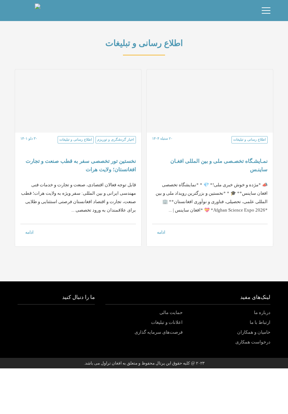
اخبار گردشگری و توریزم (115, 139)
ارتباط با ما (260, 322)
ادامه (161, 232)
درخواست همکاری (252, 342)
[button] (41, 11)
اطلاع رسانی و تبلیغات (249, 139)
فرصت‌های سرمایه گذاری (159, 332)
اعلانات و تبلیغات (167, 322)
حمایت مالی (171, 312)
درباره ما (262, 312)
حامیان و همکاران (253, 332)
